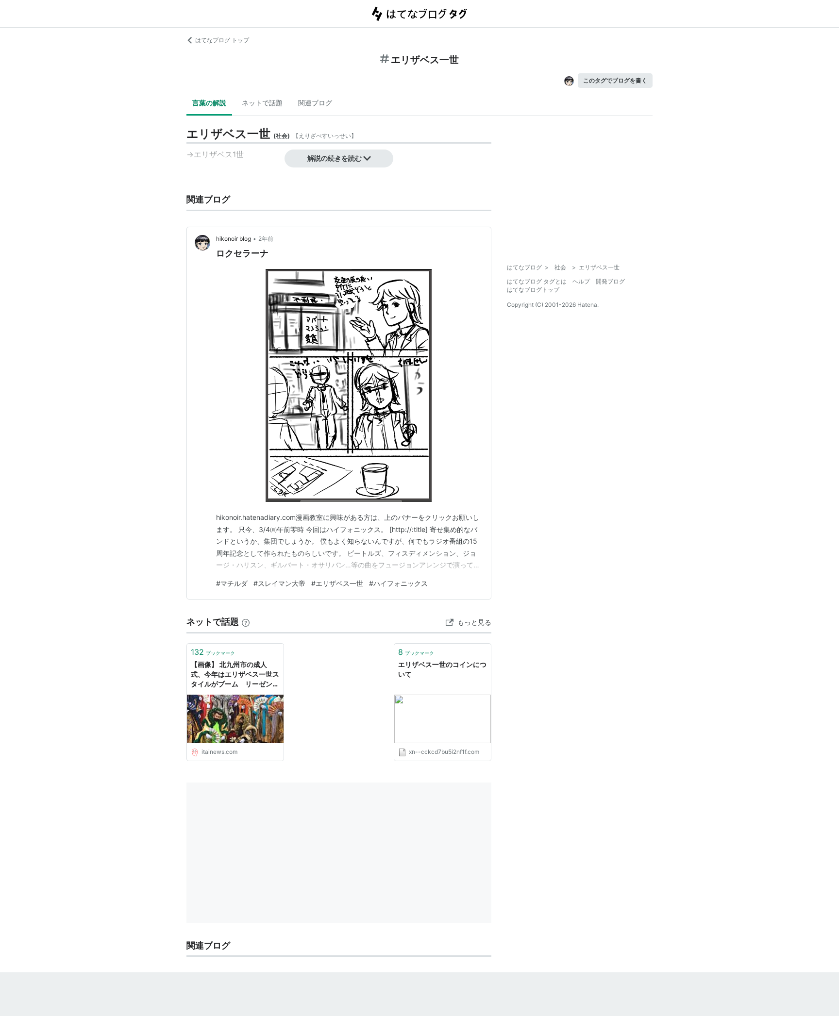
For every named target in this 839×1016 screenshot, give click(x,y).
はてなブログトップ (533, 289)
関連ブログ (315, 103)
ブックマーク (213, 652)
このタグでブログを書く (615, 80)
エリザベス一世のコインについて (442, 669)
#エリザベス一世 (337, 583)
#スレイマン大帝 (279, 583)
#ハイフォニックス (398, 583)
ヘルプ (581, 281)
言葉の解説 (209, 103)
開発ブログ (610, 281)
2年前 (265, 238)
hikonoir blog (233, 238)
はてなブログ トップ (222, 40)
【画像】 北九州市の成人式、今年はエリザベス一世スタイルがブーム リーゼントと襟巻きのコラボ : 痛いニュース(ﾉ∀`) (235, 674)
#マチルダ (232, 583)
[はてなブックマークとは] (246, 621)
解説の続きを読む (334, 158)
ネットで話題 (262, 103)
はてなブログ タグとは (537, 281)
